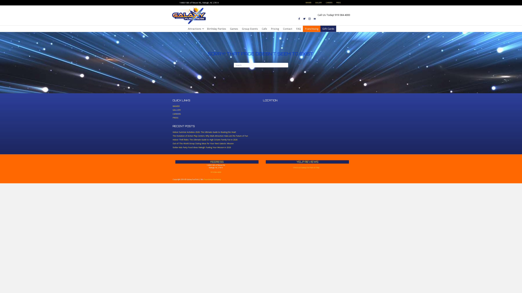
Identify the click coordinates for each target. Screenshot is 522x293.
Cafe (264, 28)
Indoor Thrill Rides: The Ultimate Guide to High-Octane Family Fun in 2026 (205, 139)
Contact (287, 28)
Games (234, 28)
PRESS (338, 2)
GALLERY (318, 2)
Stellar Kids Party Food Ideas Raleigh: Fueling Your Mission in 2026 (202, 147)
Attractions (194, 28)
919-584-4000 (342, 15)
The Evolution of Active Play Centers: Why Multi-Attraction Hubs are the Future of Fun (210, 136)
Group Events (250, 28)
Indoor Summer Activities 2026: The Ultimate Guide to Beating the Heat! (204, 132)
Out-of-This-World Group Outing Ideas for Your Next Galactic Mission (203, 143)
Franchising (312, 28)
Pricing (275, 28)
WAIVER (308, 2)
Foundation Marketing (212, 179)
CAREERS (329, 2)
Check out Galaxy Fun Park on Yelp (306, 167)
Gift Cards (328, 28)
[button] (203, 29)
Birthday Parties (216, 28)
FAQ (298, 28)
